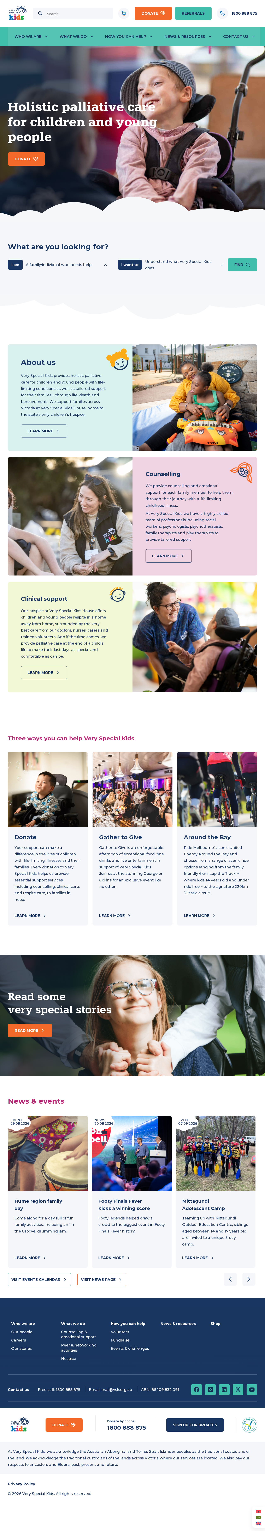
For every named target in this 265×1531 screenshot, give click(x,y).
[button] (248, 1279)
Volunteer (120, 1332)
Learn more (40, 431)
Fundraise (120, 1340)
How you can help (125, 36)
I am (15, 265)
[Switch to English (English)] (258, 1523)
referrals (193, 13)
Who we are (27, 36)
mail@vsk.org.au (116, 1389)
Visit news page (98, 1279)
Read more (26, 1030)
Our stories (21, 1348)
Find (238, 265)
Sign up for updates (195, 1425)
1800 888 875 (68, 1389)
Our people (21, 1332)
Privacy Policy (21, 1484)
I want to (130, 265)
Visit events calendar (35, 1279)
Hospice (68, 1358)
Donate (150, 13)
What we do (73, 36)
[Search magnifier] (40, 13)
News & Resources (184, 36)
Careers (18, 1340)
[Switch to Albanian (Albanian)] (258, 1511)
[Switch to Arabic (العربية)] (258, 1517)
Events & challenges (130, 1348)
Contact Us (235, 36)
